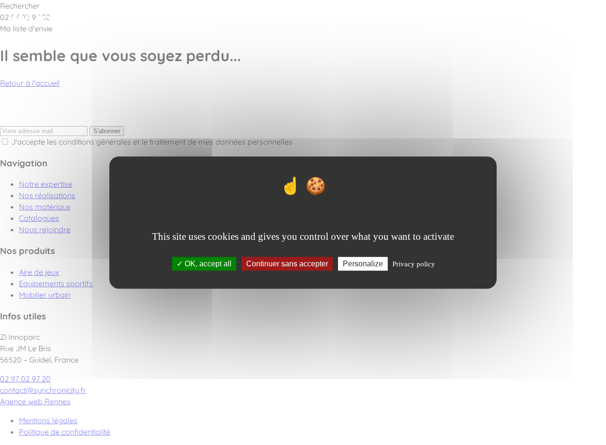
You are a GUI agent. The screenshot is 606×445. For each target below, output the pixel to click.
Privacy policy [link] (413, 264)
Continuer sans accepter (287, 264)
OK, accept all (207, 264)
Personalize (363, 264)
